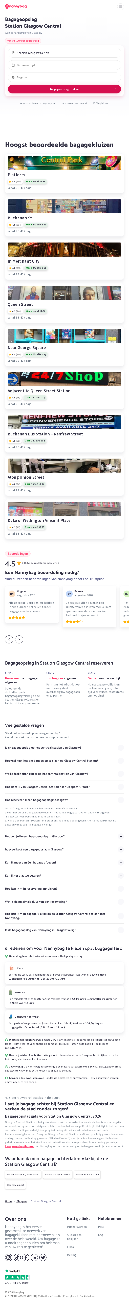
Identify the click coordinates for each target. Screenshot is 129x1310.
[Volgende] (19, 639)
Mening (71, 1255)
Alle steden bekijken (74, 1237)
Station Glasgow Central (58, 1174)
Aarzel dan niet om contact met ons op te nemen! (36, 737)
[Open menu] (120, 6)
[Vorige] (9, 639)
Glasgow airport (15, 1184)
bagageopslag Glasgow (19, 1146)
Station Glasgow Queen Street (23, 1174)
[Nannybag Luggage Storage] (19, 6)
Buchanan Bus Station (87, 1174)
